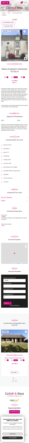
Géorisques (15, 106)
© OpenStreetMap (24, 263)
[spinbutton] (14, 297)
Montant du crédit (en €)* (9, 278)
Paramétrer (12, 434)
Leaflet (14, 263)
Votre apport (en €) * (8, 289)
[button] (16, 381)
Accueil (3, 12)
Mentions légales (24, 434)
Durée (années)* (7, 283)
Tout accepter (12, 437)
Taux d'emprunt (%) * (8, 294)
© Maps (18, 263)
